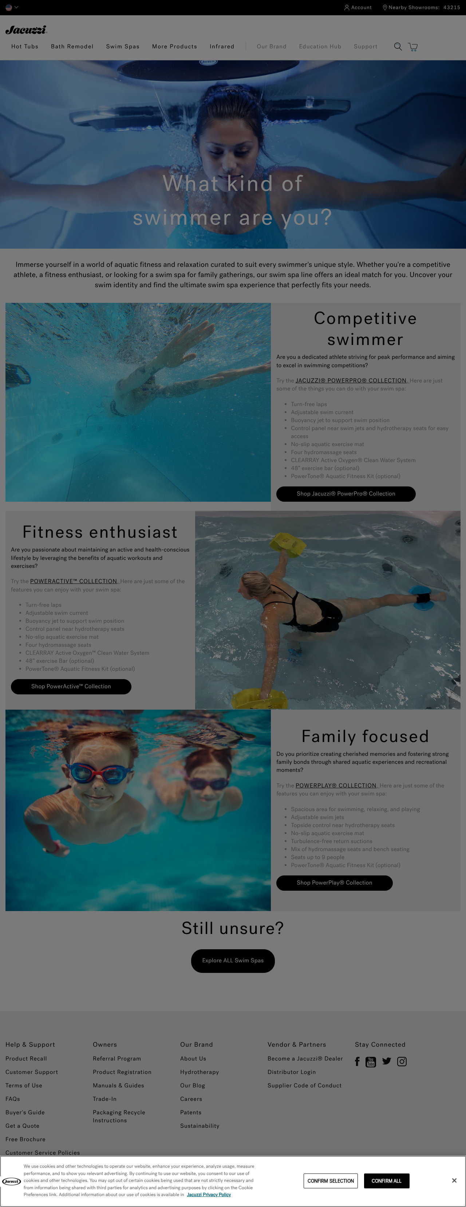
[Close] (454, 1180)
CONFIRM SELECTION (331, 1181)
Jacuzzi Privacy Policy (209, 1195)
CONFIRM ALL (387, 1181)
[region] (233, 1181)
